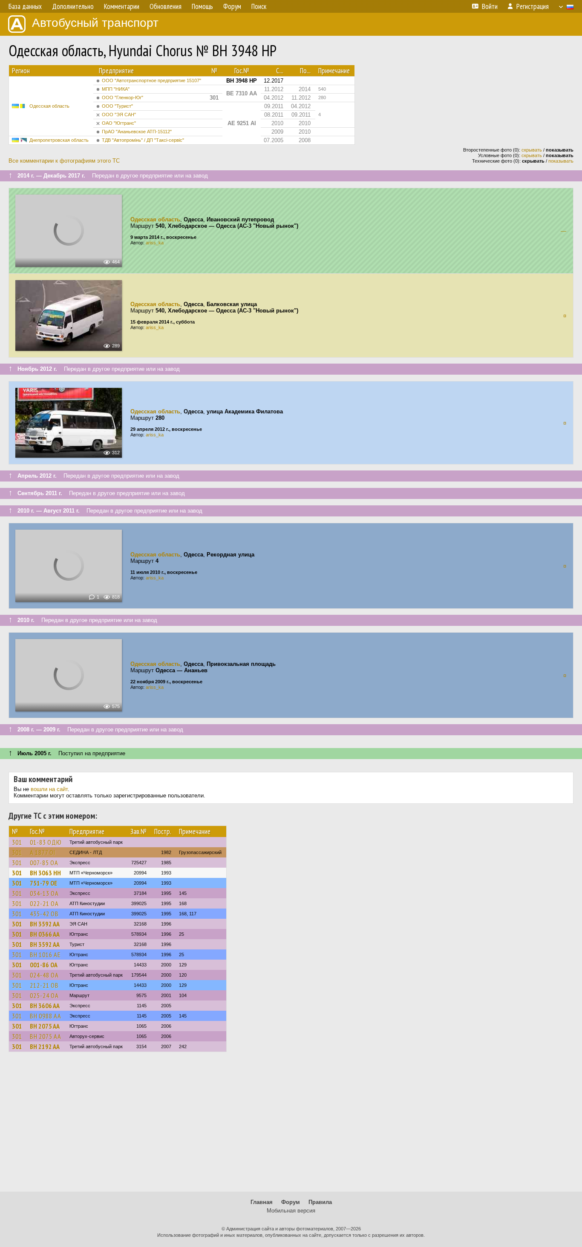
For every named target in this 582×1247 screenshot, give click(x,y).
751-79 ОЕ (43, 883)
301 (17, 842)
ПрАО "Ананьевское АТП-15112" (137, 131)
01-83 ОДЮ (46, 842)
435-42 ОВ (44, 913)
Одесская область (49, 106)
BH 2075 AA (45, 1026)
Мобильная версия (291, 1210)
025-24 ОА (44, 995)
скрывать (531, 149)
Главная (262, 1202)
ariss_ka (155, 242)
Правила (320, 1202)
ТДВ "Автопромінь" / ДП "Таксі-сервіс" (143, 140)
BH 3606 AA (45, 1005)
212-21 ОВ (44, 985)
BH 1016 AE (45, 954)
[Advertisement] (291, 1125)
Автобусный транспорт (95, 22)
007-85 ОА (44, 862)
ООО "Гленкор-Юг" (122, 97)
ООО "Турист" (117, 106)
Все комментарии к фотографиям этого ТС (64, 161)
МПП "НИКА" (116, 89)
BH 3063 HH (45, 873)
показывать (560, 160)
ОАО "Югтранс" (119, 123)
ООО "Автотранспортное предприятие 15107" (151, 80)
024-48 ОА (44, 975)
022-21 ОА (44, 903)
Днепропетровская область (59, 140)
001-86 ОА (44, 964)
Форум (290, 1202)
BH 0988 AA (45, 1016)
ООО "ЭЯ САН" (119, 114)
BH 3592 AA (45, 924)
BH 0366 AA (45, 934)
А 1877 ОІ (42, 852)
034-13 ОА (44, 893)
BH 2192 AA (45, 1046)
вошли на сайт (49, 789)
